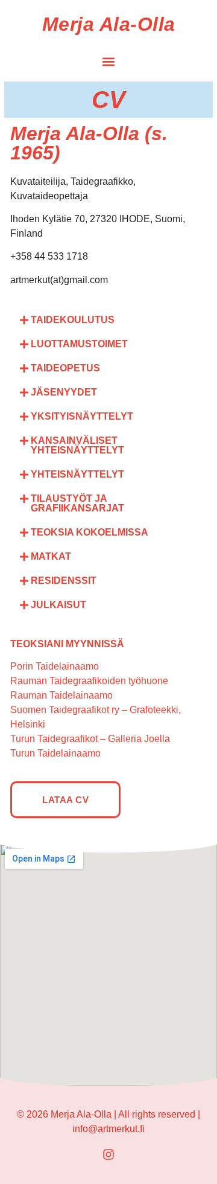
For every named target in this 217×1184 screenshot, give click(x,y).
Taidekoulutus (73, 320)
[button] (109, 61)
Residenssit (63, 580)
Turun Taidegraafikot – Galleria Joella (90, 739)
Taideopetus (65, 368)
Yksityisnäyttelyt (82, 416)
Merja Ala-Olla (108, 24)
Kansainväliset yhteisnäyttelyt (77, 445)
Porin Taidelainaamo (54, 666)
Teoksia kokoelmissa (89, 532)
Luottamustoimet (79, 344)
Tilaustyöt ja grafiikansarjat (77, 503)
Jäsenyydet (64, 392)
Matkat (51, 556)
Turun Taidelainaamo (55, 753)
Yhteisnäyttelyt (77, 474)
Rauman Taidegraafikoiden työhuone (89, 681)
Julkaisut (58, 605)
